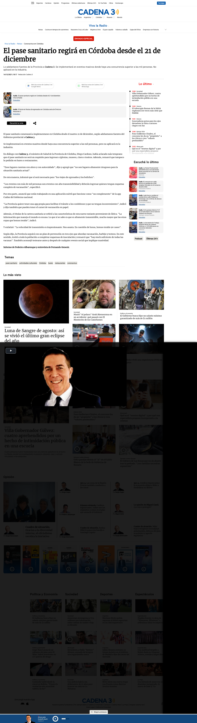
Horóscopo (119, 3)
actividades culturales (28, 263)
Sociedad (139, 91)
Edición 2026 (140, 131)
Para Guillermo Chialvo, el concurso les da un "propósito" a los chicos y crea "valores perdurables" (147, 137)
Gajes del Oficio (135, 30)
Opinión (56, 3)
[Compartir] (34, 123)
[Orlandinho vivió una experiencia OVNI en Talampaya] (141, 339)
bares (50, 263)
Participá (161, 3)
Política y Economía (126, 313)
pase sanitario (11, 263)
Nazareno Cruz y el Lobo (79, 30)
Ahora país (139, 146)
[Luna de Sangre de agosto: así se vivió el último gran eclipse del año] (36, 301)
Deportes (39, 3)
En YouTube (102, 3)
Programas (65, 3)
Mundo (119, 17)
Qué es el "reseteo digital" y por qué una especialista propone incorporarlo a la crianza (146, 151)
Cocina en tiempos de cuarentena (57, 30)
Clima (111, 3)
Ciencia (138, 106)
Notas (40, 30)
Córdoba (99, 17)
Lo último (146, 84)
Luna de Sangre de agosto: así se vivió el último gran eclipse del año (35, 336)
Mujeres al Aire (95, 30)
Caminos (48, 3)
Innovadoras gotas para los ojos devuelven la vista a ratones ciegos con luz (146, 123)
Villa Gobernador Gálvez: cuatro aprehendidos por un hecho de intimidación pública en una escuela (146, 96)
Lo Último (78, 17)
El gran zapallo (108, 30)
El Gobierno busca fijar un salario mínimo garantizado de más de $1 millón (141, 317)
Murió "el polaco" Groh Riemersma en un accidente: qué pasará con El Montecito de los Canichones (93, 317)
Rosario (109, 17)
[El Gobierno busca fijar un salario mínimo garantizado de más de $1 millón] (141, 295)
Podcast (138, 238)
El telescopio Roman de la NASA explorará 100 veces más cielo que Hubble (147, 110)
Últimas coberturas (78, 3)
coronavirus (72, 263)
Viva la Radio (98, 25)
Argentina (87, 17)
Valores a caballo (121, 30)
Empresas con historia (151, 30)
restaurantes (60, 263)
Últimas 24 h (91, 3)
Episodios (16, 100)
